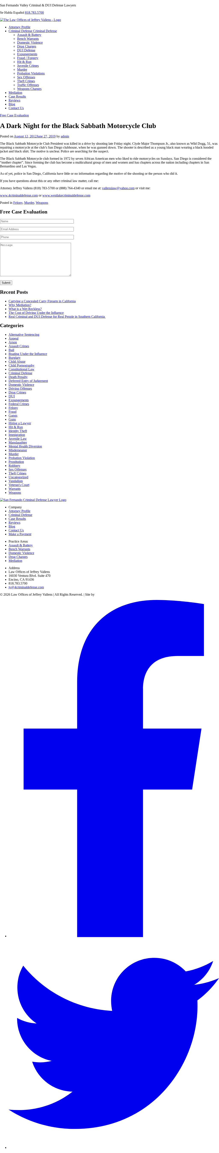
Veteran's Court (19, 485)
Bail (11, 350)
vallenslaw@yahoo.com (118, 188)
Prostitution (16, 462)
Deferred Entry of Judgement (28, 381)
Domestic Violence (30, 42)
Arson (13, 342)
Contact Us (16, 108)
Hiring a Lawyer (20, 423)
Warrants (15, 489)
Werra (99, 594)
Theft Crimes (26, 81)
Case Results (17, 96)
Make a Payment (20, 534)
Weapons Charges (29, 89)
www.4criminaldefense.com (19, 195)
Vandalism (16, 481)
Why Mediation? (20, 305)
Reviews (14, 100)
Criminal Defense (21, 31)
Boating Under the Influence (28, 354)
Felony (17, 202)
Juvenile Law (18, 438)
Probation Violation (22, 458)
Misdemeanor (18, 450)
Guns (12, 419)
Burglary (15, 357)
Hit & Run (24, 62)
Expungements (27, 54)
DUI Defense (26, 50)
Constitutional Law (21, 369)
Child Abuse (17, 361)
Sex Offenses (26, 77)
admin (65, 136)
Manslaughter (18, 442)
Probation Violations (31, 73)
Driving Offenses (20, 388)
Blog (12, 104)
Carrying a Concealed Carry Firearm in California (42, 301)
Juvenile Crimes (28, 65)
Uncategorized (18, 477)
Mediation (15, 92)
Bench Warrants (28, 38)
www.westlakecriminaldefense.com (66, 195)
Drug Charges (26, 46)
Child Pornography (21, 365)
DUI (12, 396)
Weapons (42, 202)
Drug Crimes (17, 392)
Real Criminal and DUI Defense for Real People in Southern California (57, 316)
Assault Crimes (19, 346)
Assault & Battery (29, 35)
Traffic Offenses (28, 85)
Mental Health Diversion (25, 446)
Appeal (13, 338)
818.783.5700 (34, 12)
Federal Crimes (19, 404)
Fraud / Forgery (27, 58)
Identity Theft (18, 431)
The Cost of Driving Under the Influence (36, 313)
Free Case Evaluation (14, 115)
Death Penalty (18, 377)
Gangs (13, 415)
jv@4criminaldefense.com (26, 587)
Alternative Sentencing (24, 334)
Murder (22, 69)
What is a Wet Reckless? (25, 309)
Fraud (12, 411)
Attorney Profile (19, 27)
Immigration (17, 435)
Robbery (14, 465)
